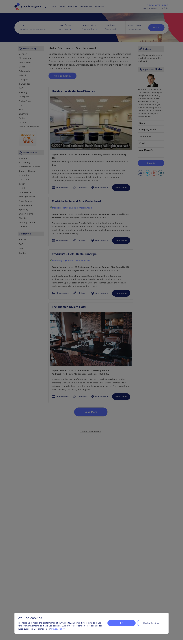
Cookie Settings (151, 623)
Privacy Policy (58, 629)
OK (121, 623)
